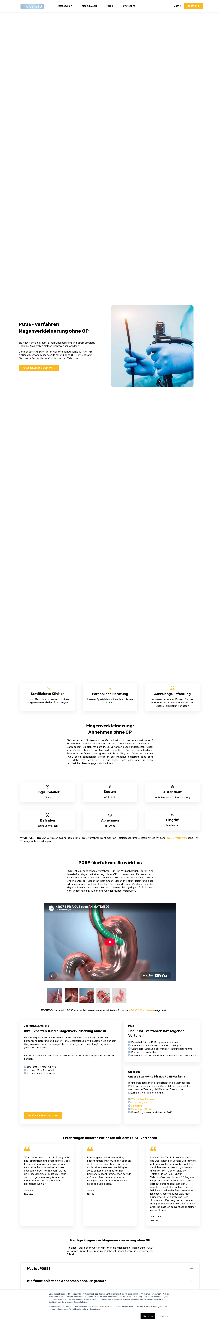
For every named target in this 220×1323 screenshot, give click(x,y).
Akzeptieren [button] (148, 1316)
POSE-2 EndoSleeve (142, 1010)
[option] (54, 995)
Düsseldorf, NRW (141, 1109)
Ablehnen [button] (164, 1316)
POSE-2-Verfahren (177, 837)
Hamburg (136, 1105)
